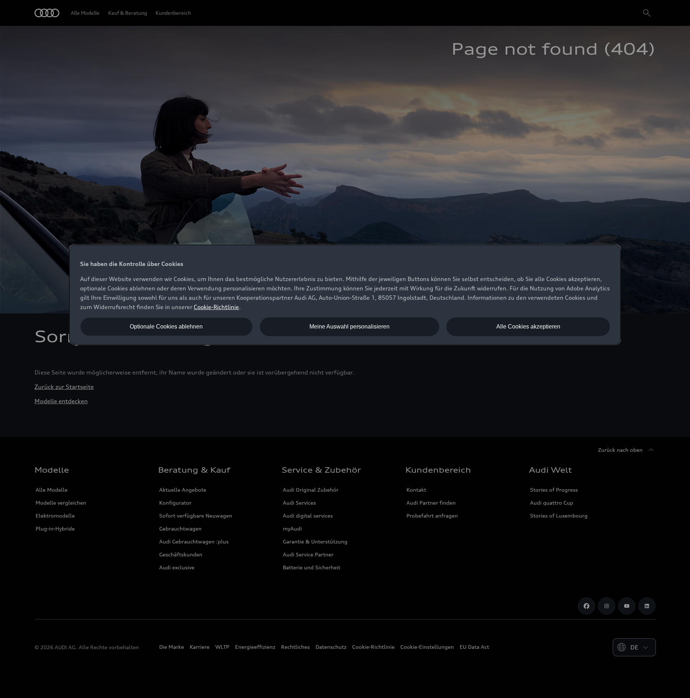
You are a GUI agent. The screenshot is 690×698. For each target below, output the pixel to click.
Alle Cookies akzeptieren (528, 326)
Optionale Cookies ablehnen (166, 326)
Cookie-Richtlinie (216, 307)
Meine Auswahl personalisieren (349, 326)
